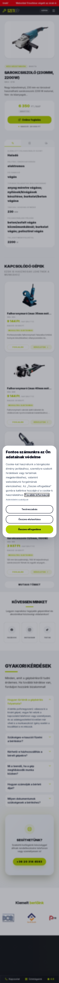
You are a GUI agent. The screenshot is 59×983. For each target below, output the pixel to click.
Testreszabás (29, 509)
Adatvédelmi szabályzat (17, 499)
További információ (37, 495)
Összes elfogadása (29, 529)
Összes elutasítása (29, 519)
